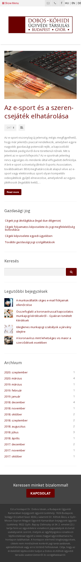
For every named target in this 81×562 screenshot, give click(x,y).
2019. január (12, 396)
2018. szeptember (16, 420)
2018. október (13, 414)
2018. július (11, 432)
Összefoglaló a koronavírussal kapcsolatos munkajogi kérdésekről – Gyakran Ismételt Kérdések (44, 316)
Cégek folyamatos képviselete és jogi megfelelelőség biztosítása (40, 228)
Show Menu (11, 3)
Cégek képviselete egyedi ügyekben (28, 236)
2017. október (13, 456)
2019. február (13, 390)
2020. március (13, 378)
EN (73, 3)
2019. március (13, 384)
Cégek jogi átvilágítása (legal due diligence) (33, 220)
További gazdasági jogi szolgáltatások (30, 242)
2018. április (12, 438)
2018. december (14, 402)
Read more (13, 192)
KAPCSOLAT (40, 493)
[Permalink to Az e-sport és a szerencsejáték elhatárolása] (40, 75)
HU (67, 3)
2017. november (14, 450)
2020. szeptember (16, 372)
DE (79, 3)
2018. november (14, 408)
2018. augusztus (14, 426)
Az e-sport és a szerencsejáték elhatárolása (38, 111)
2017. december (14, 444)
